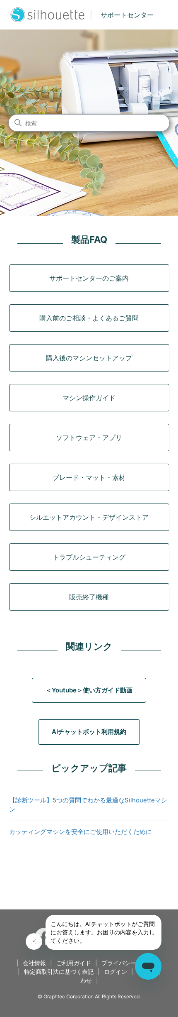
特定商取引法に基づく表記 (59, 971)
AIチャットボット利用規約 (89, 732)
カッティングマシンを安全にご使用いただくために (80, 832)
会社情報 (34, 962)
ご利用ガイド (73, 962)
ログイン (115, 971)
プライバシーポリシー (130, 962)
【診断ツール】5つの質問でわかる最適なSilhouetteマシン (88, 805)
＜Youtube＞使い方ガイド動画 (89, 690)
